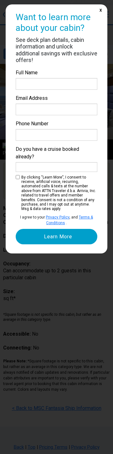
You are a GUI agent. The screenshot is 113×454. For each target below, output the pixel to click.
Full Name (27, 73)
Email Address (32, 98)
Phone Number (32, 124)
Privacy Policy (57, 217)
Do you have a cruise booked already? (47, 153)
